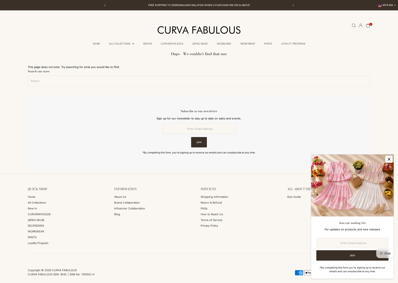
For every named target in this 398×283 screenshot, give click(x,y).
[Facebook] (30, 259)
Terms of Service (211, 220)
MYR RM (388, 5)
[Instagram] (34, 259)
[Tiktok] (40, 259)
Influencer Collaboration (129, 208)
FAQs (204, 208)
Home (96, 43)
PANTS (268, 43)
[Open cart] (368, 25)
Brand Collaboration (127, 202)
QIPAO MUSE (200, 43)
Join (199, 142)
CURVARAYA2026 (172, 43)
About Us (120, 196)
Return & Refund (211, 202)
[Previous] (105, 5)
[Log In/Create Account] (361, 25)
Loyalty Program (293, 43)
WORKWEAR (247, 43)
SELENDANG (224, 43)
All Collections (120, 43)
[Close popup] (389, 159)
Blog (117, 214)
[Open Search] (354, 25)
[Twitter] (46, 259)
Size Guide (294, 196)
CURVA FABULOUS (64, 270)
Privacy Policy (209, 225)
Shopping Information (214, 196)
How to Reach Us (212, 214)
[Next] (293, 5)
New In (147, 43)
